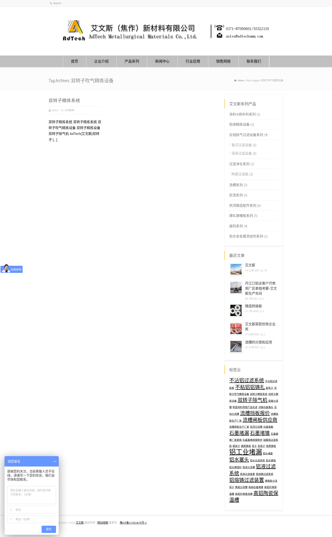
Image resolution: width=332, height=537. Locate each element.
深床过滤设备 (241, 153)
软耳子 (261, 446)
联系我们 (254, 61)
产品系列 (132, 61)
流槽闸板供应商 (260, 420)
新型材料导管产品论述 (245, 407)
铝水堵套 (268, 453)
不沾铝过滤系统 (246, 380)
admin (55, 110)
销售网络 (223, 61)
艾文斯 (250, 265)
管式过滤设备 (241, 145)
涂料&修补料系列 (242, 114)
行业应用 (193, 61)
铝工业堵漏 (245, 452)
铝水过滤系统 (257, 460)
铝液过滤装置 (247, 474)
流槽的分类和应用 (258, 342)
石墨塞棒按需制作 (252, 439)
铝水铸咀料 (235, 467)
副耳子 (269, 387)
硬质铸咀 (246, 446)
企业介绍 (101, 61)
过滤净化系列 (239, 164)
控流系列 (236, 195)
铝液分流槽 (249, 467)
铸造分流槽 (241, 487)
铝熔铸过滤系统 (264, 474)
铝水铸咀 (271, 460)
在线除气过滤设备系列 (246, 135)
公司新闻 (69, 110)
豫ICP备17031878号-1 (133, 522)
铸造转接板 (253, 306)
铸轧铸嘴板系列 (241, 215)
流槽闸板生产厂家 (239, 426)
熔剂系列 (236, 226)
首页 (74, 61)
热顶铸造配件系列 (242, 205)
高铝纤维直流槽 (244, 493)
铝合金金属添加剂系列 (246, 236)
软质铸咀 (271, 446)
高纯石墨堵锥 (255, 487)
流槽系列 (236, 185)
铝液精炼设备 (239, 124)
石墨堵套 (268, 426)
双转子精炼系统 (64, 100)
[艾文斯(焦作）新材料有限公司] (166, 47)
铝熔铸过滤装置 (246, 480)
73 (265, 270)
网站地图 (102, 522)
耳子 (254, 446)
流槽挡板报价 (255, 413)
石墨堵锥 (260, 433)
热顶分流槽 (256, 426)
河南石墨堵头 (265, 407)
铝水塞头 (239, 459)
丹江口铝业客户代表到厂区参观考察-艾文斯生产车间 (261, 288)
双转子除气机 (252, 400)
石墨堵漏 (239, 433)
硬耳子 (236, 446)
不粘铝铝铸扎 (250, 387)
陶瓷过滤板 (239, 174)
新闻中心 (162, 61)
